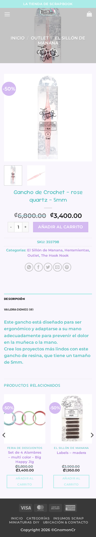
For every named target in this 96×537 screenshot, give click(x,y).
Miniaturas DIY (24, 522)
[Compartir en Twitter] (48, 267)
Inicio (18, 38)
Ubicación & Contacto (65, 522)
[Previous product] (53, 53)
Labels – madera (71, 452)
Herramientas (77, 250)
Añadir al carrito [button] (25, 481)
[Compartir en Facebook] (38, 267)
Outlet (40, 38)
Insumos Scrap (68, 518)
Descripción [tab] (14, 299)
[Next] (83, 117)
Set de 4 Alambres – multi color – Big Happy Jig (24, 457)
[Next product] (43, 53)
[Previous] (12, 117)
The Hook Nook (55, 255)
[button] (7, 14)
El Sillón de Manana (61, 41)
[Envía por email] (57, 267)
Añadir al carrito (60, 226)
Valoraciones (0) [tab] (18, 309)
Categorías (38, 518)
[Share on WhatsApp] (29, 267)
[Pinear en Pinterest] (67, 267)
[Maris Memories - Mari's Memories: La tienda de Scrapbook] (48, 12)
